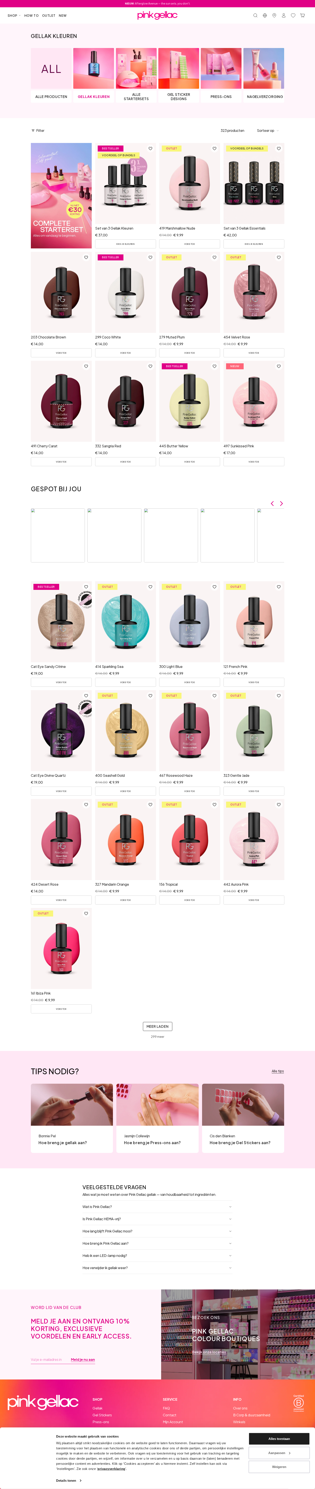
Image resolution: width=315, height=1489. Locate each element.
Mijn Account (173, 1422)
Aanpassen (276, 1452)
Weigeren (279, 1467)
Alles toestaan (279, 1439)
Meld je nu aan (83, 1359)
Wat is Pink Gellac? (97, 1206)
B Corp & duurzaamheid (251, 1415)
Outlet (49, 15)
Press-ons (101, 1422)
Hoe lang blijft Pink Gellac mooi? (107, 1231)
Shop (13, 15)
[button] (268, 130)
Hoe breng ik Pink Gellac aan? (105, 1243)
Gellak (97, 1408)
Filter (40, 130)
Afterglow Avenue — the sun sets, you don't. (157, 3)
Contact (169, 1415)
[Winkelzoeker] (274, 15)
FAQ (166, 1408)
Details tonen (66, 1480)
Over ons (240, 1408)
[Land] (265, 15)
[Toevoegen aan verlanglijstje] (150, 148)
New (63, 15)
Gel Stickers (102, 1415)
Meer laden (158, 1026)
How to (31, 15)
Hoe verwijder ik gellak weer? (105, 1267)
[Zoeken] (255, 15)
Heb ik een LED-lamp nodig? (104, 1255)
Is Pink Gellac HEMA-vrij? (101, 1219)
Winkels (239, 1422)
